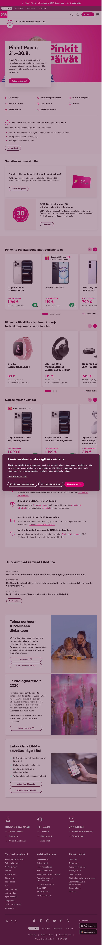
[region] (51, 472)
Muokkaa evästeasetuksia (22, 484)
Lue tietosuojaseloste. (17, 476)
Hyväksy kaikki (74, 484)
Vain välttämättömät (50, 484)
